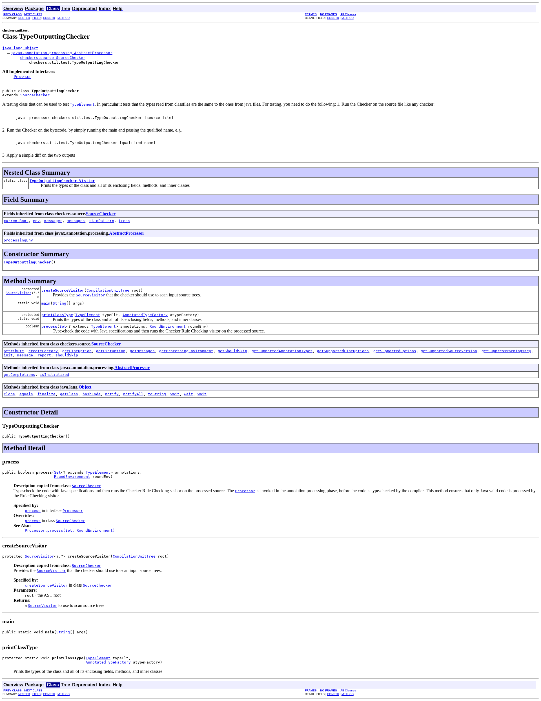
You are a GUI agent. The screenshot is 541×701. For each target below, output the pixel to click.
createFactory (43, 351)
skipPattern (101, 221)
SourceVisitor (18, 293)
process (49, 326)
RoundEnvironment (168, 326)
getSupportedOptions (394, 351)
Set (62, 326)
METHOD (63, 17)
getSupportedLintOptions (343, 351)
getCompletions (19, 374)
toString (157, 394)
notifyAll (133, 394)
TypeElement (87, 315)
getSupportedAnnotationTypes (282, 351)
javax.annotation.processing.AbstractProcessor (61, 53)
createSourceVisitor (62, 290)
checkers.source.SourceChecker (52, 58)
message (25, 355)
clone (9, 394)
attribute (14, 351)
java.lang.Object (20, 48)
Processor (22, 76)
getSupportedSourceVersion (449, 351)
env (36, 221)
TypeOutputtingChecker (27, 262)
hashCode (92, 394)
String (59, 303)
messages (76, 221)
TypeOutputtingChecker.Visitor (62, 181)
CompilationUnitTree (108, 290)
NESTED (24, 17)
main (45, 303)
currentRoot (16, 221)
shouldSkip (67, 355)
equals (26, 394)
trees (124, 221)
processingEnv (18, 240)
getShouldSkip (232, 351)
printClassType (57, 315)
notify (112, 394)
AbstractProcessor (126, 233)
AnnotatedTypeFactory (145, 315)
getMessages (142, 351)
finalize (46, 394)
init (8, 355)
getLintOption (77, 351)
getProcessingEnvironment (186, 351)
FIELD (36, 17)
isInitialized (54, 374)
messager (53, 221)
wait (174, 394)
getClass (69, 394)
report (44, 355)
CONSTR (49, 17)
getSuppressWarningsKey (506, 351)
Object (85, 387)
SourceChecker (35, 95)
